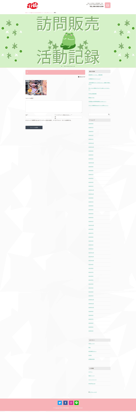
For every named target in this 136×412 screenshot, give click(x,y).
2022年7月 (91, 233)
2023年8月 (91, 197)
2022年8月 (91, 229)
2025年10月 (91, 147)
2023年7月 (91, 201)
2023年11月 (91, 194)
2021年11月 (91, 256)
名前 (26, 114)
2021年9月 (91, 264)
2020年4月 (91, 330)
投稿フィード (91, 375)
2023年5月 (91, 209)
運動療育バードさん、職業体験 (95, 74)
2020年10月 (91, 307)
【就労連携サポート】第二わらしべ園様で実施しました (99, 83)
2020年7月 (91, 319)
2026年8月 (91, 123)
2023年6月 (91, 205)
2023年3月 (91, 217)
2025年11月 (91, 143)
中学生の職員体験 (92, 93)
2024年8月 (91, 170)
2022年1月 (91, 248)
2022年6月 (91, 237)
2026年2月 (91, 135)
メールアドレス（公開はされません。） (63, 114)
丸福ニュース (91, 343)
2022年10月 (91, 225)
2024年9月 (91, 166)
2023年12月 (91, 190)
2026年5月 (91, 131)
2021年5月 (91, 280)
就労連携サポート (92, 351)
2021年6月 (91, 276)
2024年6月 (91, 178)
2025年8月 (91, 151)
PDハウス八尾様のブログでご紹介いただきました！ (99, 89)
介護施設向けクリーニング (94, 78)
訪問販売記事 (91, 359)
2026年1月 (91, 139)
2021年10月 (91, 260)
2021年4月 (91, 284)
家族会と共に (91, 97)
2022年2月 (91, 244)
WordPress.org (92, 383)
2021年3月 (91, 287)
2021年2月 (91, 291)
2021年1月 (91, 295)
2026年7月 (91, 127)
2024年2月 (91, 182)
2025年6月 (91, 154)
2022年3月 (91, 241)
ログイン (91, 371)
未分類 (90, 355)
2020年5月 (91, 327)
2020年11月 (91, 303)
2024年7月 (91, 174)
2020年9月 (91, 311)
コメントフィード (92, 379)
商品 (90, 347)
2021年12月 (91, 252)
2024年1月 (91, 186)
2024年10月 (91, 162)
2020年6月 (91, 323)
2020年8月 (91, 315)
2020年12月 (91, 299)
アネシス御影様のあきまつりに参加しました (98, 105)
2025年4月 (91, 158)
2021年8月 (91, 268)
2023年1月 (91, 221)
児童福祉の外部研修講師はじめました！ (97, 101)
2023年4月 (91, 213)
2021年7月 (91, 272)
